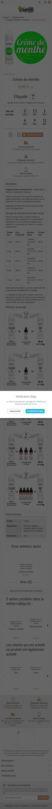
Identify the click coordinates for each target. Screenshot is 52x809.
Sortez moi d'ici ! (15, 411)
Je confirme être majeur (35, 411)
